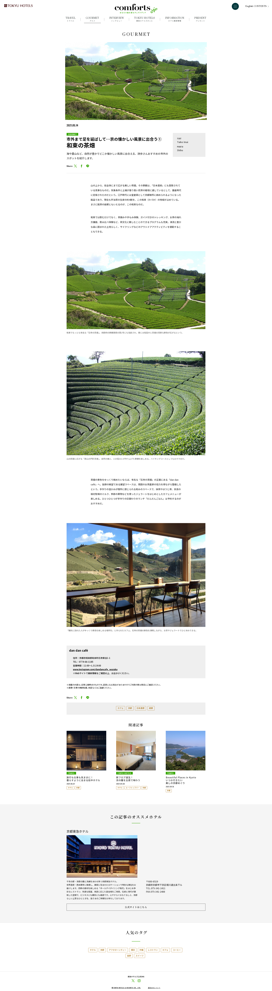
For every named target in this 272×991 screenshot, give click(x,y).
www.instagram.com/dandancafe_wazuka (95, 669)
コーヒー (177, 949)
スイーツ (140, 955)
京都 (130, 708)
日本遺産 (140, 708)
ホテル (70, 787)
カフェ (121, 708)
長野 (129, 955)
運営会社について (154, 987)
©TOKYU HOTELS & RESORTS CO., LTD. (126, 987)
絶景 (151, 708)
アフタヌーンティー (117, 949)
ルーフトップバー (132, 787)
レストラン (153, 949)
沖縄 (141, 949)
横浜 (133, 949)
